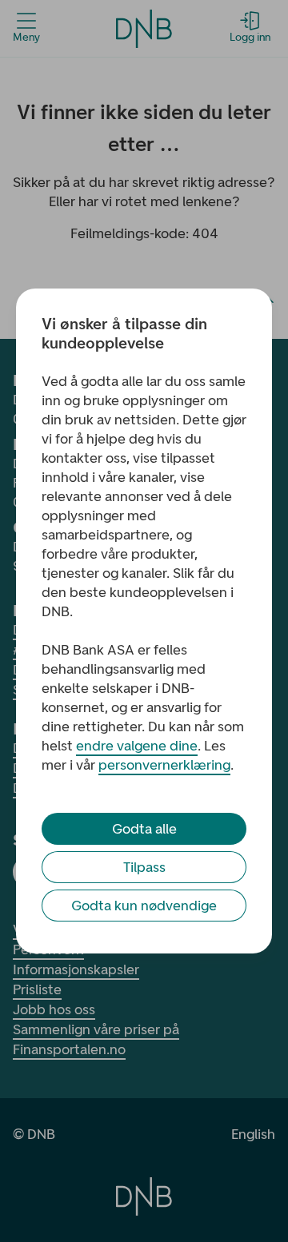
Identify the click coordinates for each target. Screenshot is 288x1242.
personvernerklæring (164, 765)
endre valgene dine (137, 745)
